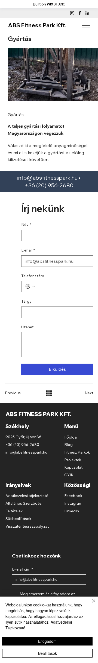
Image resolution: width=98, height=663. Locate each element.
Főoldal (71, 437)
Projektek (72, 459)
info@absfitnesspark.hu (47, 177)
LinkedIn (71, 511)
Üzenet (27, 327)
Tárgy (26, 301)
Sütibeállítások (18, 518)
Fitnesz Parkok (77, 452)
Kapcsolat (73, 467)
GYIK (69, 474)
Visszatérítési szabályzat (27, 526)
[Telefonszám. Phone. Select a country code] (30, 286)
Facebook (73, 495)
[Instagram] (72, 13)
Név (26, 224)
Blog (68, 444)
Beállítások (47, 653)
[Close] (90, 604)
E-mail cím (22, 569)
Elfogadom (47, 641)
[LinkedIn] (87, 13)
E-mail (28, 250)
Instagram (73, 503)
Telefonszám (32, 275)
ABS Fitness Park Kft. (37, 25)
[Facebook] (79, 13)
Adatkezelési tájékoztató (26, 495)
